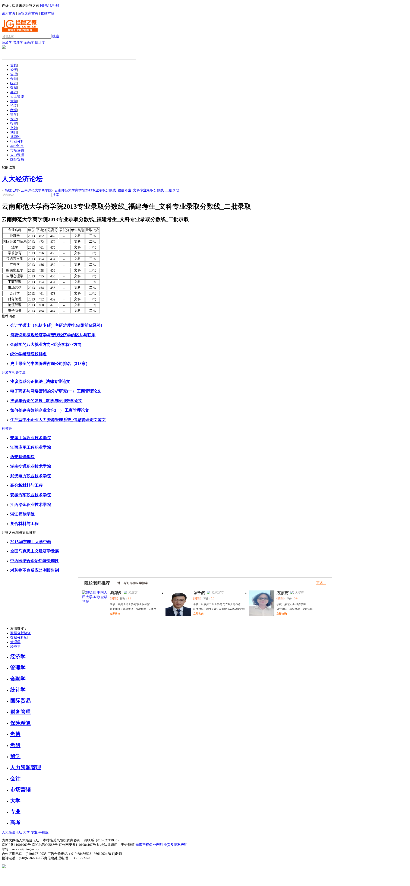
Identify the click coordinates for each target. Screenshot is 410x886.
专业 (13, 119)
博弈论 (15, 137)
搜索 (55, 36)
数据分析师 (18, 637)
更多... (321, 583)
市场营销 (17, 150)
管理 (13, 74)
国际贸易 (17, 159)
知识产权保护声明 (149, 845)
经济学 (7, 42)
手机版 (43, 832)
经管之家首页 (28, 13)
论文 (13, 105)
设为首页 (8, 13)
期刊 (13, 132)
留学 (13, 114)
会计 (13, 92)
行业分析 (17, 141)
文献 (13, 128)
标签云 (7, 428)
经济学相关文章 (14, 372)
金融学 (29, 42)
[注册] (54, 5)
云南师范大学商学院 (36, 190)
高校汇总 (11, 190)
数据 (13, 87)
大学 (13, 101)
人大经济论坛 (12, 832)
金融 (13, 78)
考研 (13, 110)
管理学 (18, 42)
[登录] (44, 5)
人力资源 (17, 155)
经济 (13, 69)
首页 (13, 65)
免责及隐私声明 (175, 845)
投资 (13, 123)
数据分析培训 (20, 633)
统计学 (40, 42)
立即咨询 (115, 613)
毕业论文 (17, 146)
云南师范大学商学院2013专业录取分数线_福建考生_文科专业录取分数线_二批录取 (116, 190)
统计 (13, 83)
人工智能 (17, 96)
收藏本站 (47, 13)
